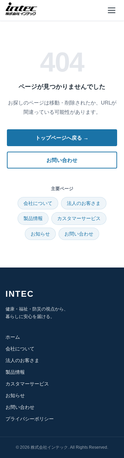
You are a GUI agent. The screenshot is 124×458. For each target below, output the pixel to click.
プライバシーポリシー (30, 419)
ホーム (13, 337)
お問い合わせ (62, 160)
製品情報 (33, 218)
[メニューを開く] (111, 10)
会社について (37, 203)
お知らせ (40, 234)
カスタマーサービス (79, 218)
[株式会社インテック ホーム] (21, 8)
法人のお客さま (84, 203)
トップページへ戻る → (62, 138)
